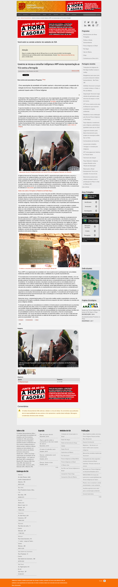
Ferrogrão (53, 101)
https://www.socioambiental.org (65, 55)
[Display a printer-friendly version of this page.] (79, 95)
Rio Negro (86, 49)
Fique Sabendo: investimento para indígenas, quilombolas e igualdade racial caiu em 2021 (91, 125)
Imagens (56, 14)
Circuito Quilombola (88, 494)
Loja (50, 14)
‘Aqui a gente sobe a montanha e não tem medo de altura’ (49, 442)
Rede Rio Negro (65, 439)
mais (57, 467)
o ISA (19, 14)
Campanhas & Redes (35, 14)
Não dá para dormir (46, 434)
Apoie (67, 14)
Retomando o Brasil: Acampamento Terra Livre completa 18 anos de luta (90, 171)
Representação (24, 382)
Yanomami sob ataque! (89, 158)
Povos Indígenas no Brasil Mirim (70, 459)
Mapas (44, 14)
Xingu (44, 79)
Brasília (20, 500)
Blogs (62, 14)
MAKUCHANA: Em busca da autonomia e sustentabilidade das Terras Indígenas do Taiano (92, 477)
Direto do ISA (75, 71)
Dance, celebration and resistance (48, 456)
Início (19, 18)
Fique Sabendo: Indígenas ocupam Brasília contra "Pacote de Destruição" (90, 163)
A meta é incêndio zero (47, 449)
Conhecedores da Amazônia (91, 141)
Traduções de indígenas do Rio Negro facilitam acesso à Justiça (91, 70)
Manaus (20, 536)
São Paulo (21, 564)
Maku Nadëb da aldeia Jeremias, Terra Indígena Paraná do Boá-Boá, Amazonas (92, 436)
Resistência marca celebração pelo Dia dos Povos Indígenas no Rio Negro (91, 117)
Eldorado (20, 523)
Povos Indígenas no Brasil (90, 45)
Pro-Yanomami (65, 455)
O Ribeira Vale (65, 465)
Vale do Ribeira (87, 52)
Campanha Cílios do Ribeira (69, 477)
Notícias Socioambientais (26, 18)
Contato (74, 14)
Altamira (20, 475)
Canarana (21, 513)
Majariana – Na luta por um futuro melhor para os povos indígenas (90, 447)
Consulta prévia (29, 320)
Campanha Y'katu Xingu (68, 474)
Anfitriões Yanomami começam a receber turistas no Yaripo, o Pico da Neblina (91, 88)
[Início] (31, 11)
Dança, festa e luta (46, 462)
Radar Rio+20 (65, 449)
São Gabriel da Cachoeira (25, 551)
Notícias (25, 14)
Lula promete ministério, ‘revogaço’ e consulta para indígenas (90, 146)
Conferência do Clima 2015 (90, 58)
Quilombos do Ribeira (67, 452)
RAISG (63, 446)
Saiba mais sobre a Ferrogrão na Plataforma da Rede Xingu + (35, 191)
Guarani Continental (88, 442)
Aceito (100, 581)
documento (30, 187)
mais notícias (85, 187)
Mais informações (16, 585)
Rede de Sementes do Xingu (69, 443)
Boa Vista (20, 487)
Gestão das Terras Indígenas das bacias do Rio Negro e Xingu (91, 311)
